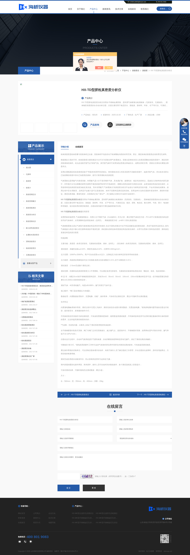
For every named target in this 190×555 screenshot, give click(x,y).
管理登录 (159, 551)
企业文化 (52, 513)
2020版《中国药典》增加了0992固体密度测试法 (37, 294)
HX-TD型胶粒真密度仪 (80, 395)
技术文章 (119, 9)
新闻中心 (36, 518)
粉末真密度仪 (26, 340)
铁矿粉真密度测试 (28, 301)
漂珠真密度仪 (31, 241)
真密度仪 (135, 70)
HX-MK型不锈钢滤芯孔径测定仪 (83, 518)
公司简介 (36, 513)
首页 (70, 9)
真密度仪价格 (26, 348)
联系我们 (145, 9)
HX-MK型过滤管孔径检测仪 (106, 513)
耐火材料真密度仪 (32, 228)
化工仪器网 (150, 551)
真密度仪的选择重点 (28, 309)
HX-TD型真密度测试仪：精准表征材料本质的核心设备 (37, 286)
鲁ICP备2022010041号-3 (69, 551)
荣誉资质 (21, 518)
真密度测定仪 (31, 194)
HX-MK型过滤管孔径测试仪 (82, 513)
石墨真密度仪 (31, 255)
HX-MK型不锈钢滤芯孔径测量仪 (107, 518)
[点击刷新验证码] (87, 476)
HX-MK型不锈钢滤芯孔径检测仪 (83, 523)
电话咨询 (184, 134)
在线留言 (132, 9)
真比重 (28, 167)
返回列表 (116, 395)
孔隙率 (28, 174)
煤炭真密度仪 (31, 248)
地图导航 (52, 523)
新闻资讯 (106, 9)
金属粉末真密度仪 (32, 235)
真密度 (145, 70)
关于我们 (81, 9)
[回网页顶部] (184, 146)
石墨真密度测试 (27, 317)
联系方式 (36, 523)
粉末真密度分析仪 (28, 333)
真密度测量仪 (31, 201)
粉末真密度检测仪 (28, 325)
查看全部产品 (32, 263)
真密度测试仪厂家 (28, 356)
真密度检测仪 (31, 208)
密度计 (28, 188)
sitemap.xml (168, 551)
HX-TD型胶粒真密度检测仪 (154, 395)
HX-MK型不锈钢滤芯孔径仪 (106, 523)
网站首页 (21, 513)
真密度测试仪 (31, 221)
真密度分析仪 (31, 215)
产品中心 (94, 9)
